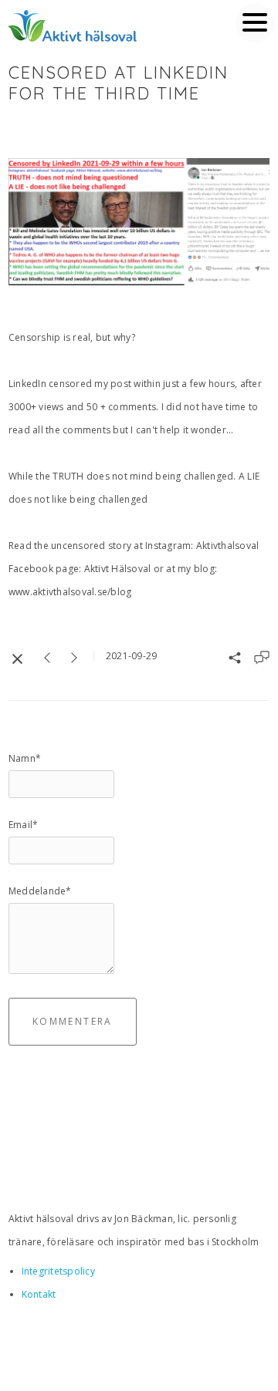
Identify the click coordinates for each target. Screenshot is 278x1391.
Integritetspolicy (58, 1271)
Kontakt (39, 1294)
